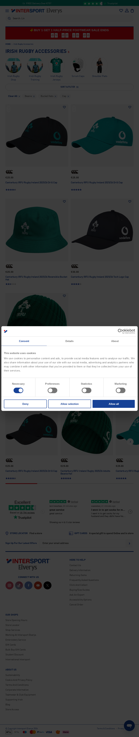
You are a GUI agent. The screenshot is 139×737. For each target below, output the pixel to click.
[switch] (52, 390)
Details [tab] (69, 340)
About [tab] (115, 340)
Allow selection (70, 403)
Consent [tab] (24, 340)
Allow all (114, 403)
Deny (25, 403)
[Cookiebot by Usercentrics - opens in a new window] (120, 331)
